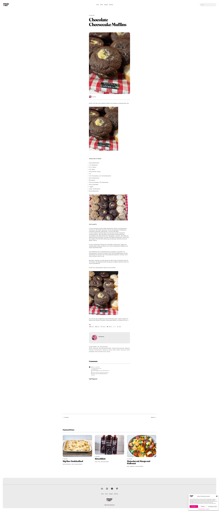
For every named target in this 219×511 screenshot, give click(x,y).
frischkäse (91, 349)
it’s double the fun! (98, 349)
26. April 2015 (97, 367)
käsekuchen (105, 349)
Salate (128, 466)
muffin (114, 349)
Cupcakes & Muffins (93, 346)
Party (99, 461)
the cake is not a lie (102, 351)
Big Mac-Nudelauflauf (73, 461)
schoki (128, 349)
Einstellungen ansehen (212, 506)
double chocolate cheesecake (118, 348)
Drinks (96, 461)
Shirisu (92, 367)
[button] (216, 496)
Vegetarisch (132, 466)
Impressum (112, 504)
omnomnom (123, 349)
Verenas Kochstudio (104, 346)
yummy (108, 351)
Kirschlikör (100, 459)
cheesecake (96, 348)
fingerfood (127, 348)
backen (90, 348)
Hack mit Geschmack (67, 464)
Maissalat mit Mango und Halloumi (138, 462)
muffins (118, 349)
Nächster (153, 417)
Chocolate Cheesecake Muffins (105, 348)
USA (98, 346)
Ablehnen (203, 506)
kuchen (110, 349)
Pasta (73, 464)
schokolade (91, 351)
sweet (96, 351)
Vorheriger (66, 417)
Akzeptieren (194, 506)
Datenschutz (106, 504)
